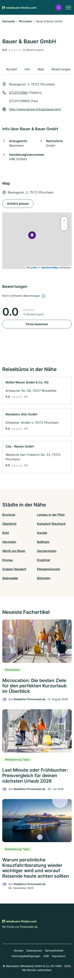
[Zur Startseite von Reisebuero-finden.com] (19, 7)
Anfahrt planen (18, 203)
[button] (58, 7)
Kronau (7, 560)
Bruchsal (8, 514)
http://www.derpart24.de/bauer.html (35, 109)
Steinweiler (10, 578)
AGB (46, 956)
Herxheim (9, 542)
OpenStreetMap (49, 267)
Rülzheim (43, 578)
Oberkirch (9, 524)
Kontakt (18, 950)
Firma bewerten (37, 324)
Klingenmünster (48, 569)
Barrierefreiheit (54, 950)
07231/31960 (18, 92)
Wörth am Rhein (13, 551)
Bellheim (43, 542)
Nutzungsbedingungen (26, 956)
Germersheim (46, 551)
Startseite (8, 21)
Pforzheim (25, 21)
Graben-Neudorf (14, 569)
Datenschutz (34, 950)
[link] (37, 390)
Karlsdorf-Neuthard (51, 524)
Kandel (42, 533)
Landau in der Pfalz (51, 514)
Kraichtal (43, 560)
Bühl (5, 533)
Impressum (58, 956)
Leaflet (33, 267)
